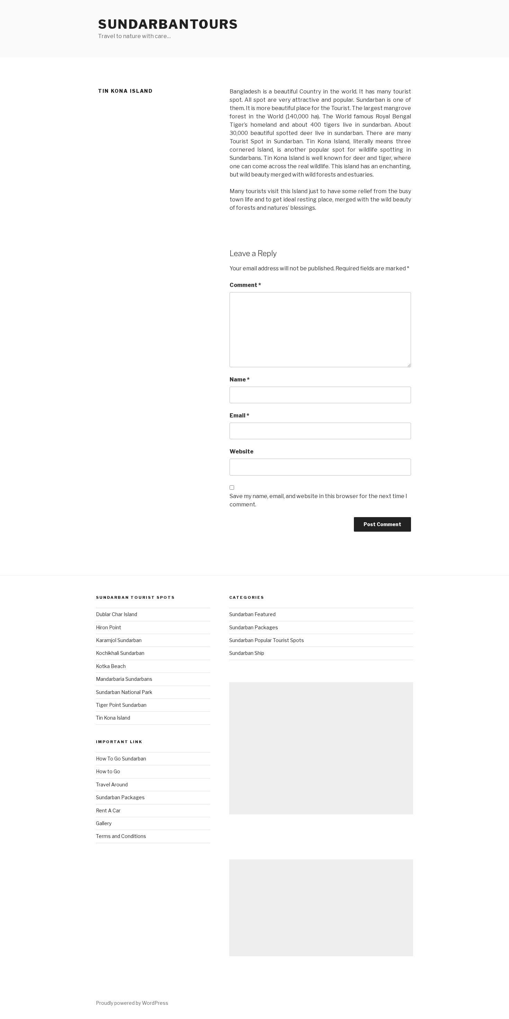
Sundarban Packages (120, 797)
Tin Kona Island (113, 718)
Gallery (103, 823)
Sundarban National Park (124, 692)
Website (241, 451)
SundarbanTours (168, 24)
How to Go (108, 771)
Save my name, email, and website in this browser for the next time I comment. (318, 500)
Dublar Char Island (116, 614)
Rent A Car (108, 810)
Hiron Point (108, 627)
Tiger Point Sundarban (121, 705)
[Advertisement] (321, 748)
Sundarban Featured (252, 614)
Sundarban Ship (246, 653)
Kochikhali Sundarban (120, 653)
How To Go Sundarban (121, 758)
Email (239, 415)
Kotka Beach (111, 666)
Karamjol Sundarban (119, 640)
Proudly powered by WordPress (132, 1003)
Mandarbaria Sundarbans (124, 679)
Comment (245, 285)
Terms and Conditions (121, 836)
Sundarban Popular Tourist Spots (266, 640)
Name (240, 379)
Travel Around (112, 784)
